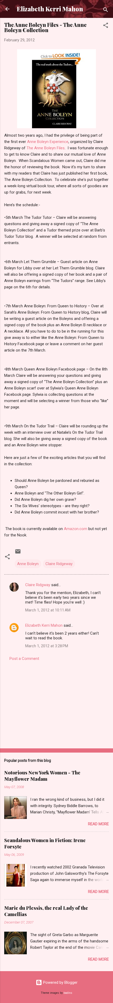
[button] (105, 26)
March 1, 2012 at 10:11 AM (47, 610)
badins (68, 993)
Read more (98, 824)
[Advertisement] (56, 703)
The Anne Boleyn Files (46, 148)
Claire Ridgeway (59, 563)
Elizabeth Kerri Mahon (50, 9)
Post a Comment (24, 658)
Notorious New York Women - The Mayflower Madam (42, 775)
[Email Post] (18, 553)
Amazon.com (75, 528)
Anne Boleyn (28, 563)
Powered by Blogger (60, 982)
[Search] (105, 11)
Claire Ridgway (37, 584)
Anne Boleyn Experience (47, 141)
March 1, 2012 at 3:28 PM (46, 646)
